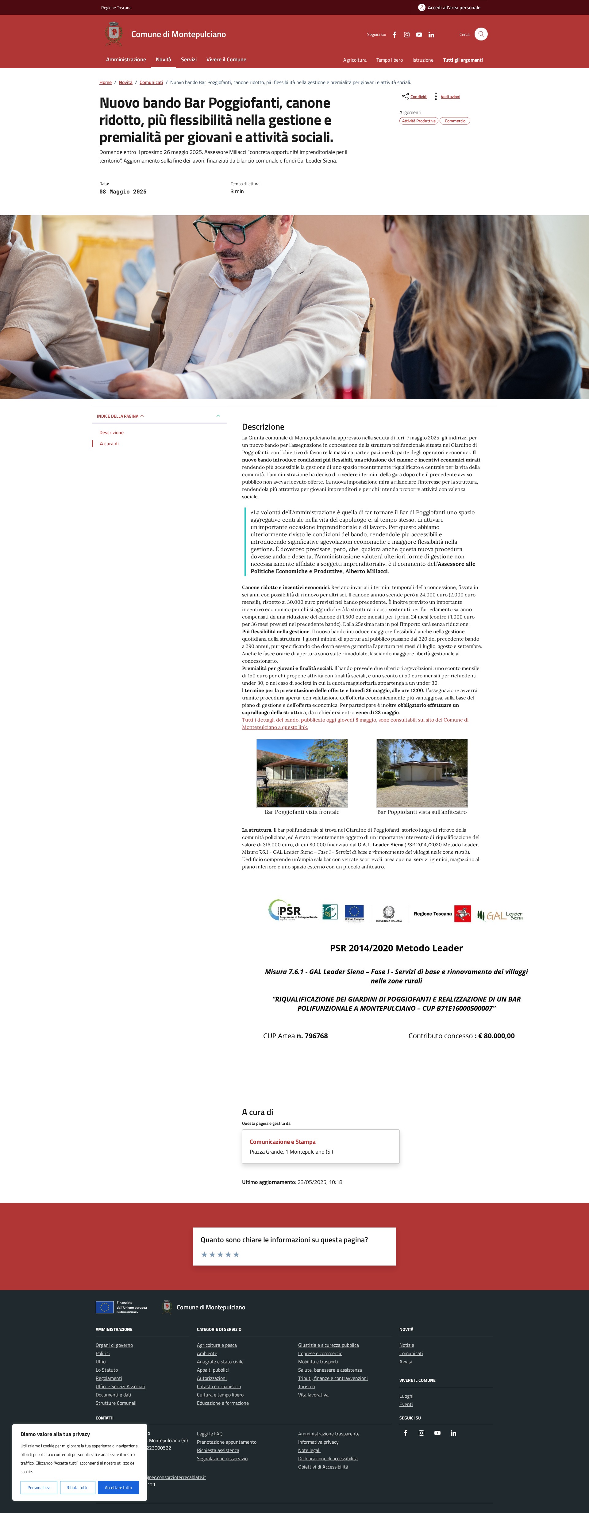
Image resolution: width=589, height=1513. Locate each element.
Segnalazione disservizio (222, 1458)
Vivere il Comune (226, 59)
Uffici (101, 1361)
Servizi (189, 59)
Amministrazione (126, 59)
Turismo (306, 1386)
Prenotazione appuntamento (226, 1442)
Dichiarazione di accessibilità (328, 1458)
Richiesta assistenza (218, 1450)
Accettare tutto (118, 1487)
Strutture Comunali (116, 1403)
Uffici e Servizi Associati (120, 1386)
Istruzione (423, 59)
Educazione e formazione (223, 1403)
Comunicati (411, 1353)
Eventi (406, 1404)
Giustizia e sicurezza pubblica (328, 1345)
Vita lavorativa (313, 1394)
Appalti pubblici (213, 1369)
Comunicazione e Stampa (283, 1141)
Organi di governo (114, 1345)
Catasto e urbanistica (219, 1386)
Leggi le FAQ (210, 1433)
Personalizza (39, 1487)
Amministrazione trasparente (329, 1433)
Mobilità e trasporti (318, 1361)
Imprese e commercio (320, 1353)
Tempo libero (389, 59)
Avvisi (405, 1361)
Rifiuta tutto (77, 1487)
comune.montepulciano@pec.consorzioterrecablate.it (151, 1477)
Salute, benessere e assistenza (330, 1369)
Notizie (406, 1345)
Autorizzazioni (212, 1378)
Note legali (309, 1450)
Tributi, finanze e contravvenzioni (333, 1378)
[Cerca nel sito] (481, 34)
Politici (103, 1353)
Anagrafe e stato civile (220, 1361)
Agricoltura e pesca (217, 1345)
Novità (163, 59)
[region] (79, 1462)
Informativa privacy (318, 1442)
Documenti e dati (113, 1394)
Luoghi (406, 1396)
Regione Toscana (116, 7)
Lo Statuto (107, 1369)
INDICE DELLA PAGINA (117, 416)
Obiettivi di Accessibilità (323, 1466)
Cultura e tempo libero (220, 1394)
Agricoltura (355, 59)
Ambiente (207, 1353)
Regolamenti (109, 1378)
